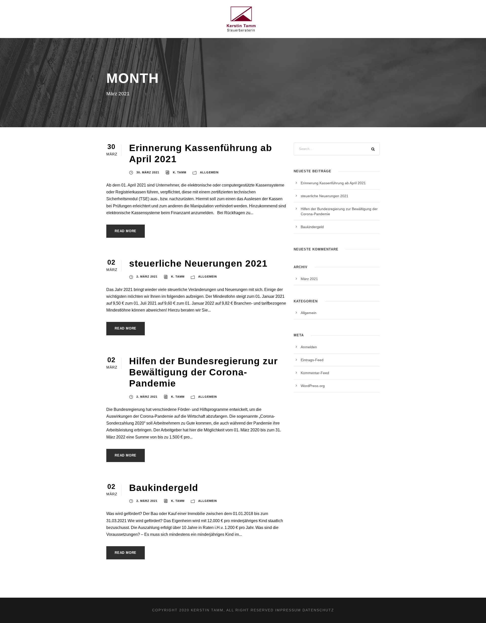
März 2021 (309, 279)
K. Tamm (179, 172)
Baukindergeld (163, 488)
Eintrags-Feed (312, 360)
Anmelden (309, 347)
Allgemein (209, 172)
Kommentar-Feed (315, 373)
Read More (125, 231)
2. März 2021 (146, 276)
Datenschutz (318, 610)
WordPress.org (313, 386)
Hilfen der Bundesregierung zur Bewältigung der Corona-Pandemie (203, 372)
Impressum (288, 610)
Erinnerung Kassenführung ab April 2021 (333, 183)
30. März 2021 (147, 172)
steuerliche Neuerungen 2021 (198, 263)
